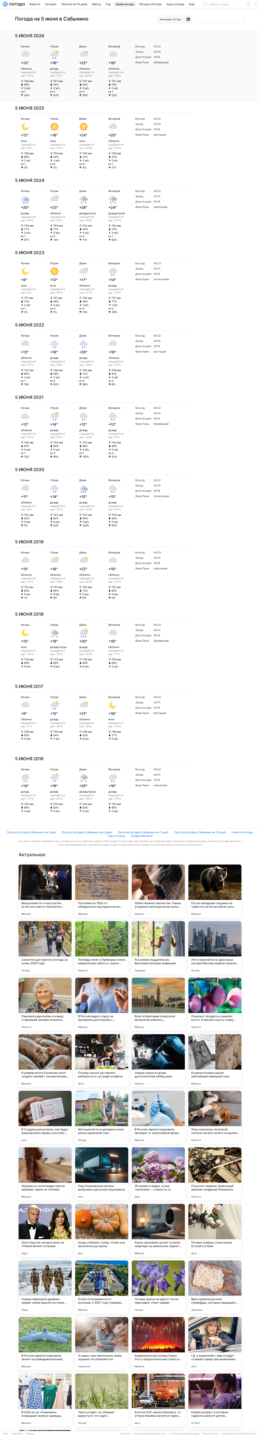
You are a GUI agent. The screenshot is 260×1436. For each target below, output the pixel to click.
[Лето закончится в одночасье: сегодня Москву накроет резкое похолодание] (214, 947)
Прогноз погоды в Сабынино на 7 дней (143, 832)
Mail (6, 1433)
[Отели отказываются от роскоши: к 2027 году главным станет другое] (101, 1287)
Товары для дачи (141, 835)
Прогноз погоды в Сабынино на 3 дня (31, 832)
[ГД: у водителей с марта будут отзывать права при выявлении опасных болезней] (214, 1343)
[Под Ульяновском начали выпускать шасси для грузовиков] (101, 1173)
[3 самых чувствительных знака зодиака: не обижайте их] (101, 1343)
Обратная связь (210, 1433)
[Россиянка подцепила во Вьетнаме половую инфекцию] (158, 947)
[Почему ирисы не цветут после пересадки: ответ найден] (158, 1287)
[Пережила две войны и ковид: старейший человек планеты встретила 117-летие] (45, 1004)
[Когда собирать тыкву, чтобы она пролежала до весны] (101, 1230)
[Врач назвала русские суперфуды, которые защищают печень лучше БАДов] (214, 1287)
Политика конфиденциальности (150, 1433)
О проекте (125, 1433)
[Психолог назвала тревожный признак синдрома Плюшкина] (214, 1173)
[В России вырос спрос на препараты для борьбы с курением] (101, 1004)
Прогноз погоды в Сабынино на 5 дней (87, 832)
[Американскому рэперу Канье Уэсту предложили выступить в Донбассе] (158, 1343)
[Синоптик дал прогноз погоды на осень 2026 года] (45, 947)
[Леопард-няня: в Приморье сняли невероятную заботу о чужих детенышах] (101, 947)
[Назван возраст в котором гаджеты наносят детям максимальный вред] (214, 1400)
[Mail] (5, 4)
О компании (17, 1433)
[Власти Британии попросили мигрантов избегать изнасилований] (158, 1004)
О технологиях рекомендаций (184, 1433)
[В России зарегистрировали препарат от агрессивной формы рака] (158, 1117)
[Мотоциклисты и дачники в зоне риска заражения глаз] (101, 1117)
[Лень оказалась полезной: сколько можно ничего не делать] (214, 1117)
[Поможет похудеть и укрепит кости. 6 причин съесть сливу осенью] (214, 1004)
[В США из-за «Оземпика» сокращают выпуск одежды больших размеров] (45, 1400)
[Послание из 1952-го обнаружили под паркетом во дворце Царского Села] (101, 891)
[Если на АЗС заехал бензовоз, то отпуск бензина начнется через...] (158, 1400)
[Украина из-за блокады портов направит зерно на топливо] (45, 1173)
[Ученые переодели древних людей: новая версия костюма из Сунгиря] (45, 1287)
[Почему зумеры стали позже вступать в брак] (214, 1230)
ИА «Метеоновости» (246, 1433)
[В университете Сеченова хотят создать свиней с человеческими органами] (45, 1060)
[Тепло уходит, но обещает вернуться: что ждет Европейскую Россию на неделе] (101, 1400)
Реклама (30, 1433)
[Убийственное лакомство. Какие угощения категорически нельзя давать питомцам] (158, 891)
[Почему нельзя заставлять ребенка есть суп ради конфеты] (101, 1060)
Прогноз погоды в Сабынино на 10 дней (200, 832)
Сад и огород (116, 835)
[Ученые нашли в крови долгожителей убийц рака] (158, 1060)
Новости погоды (242, 832)
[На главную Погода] (16, 4)
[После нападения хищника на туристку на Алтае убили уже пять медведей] (214, 891)
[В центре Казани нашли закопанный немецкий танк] (214, 1060)
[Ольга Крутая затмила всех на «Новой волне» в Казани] (45, 1230)
